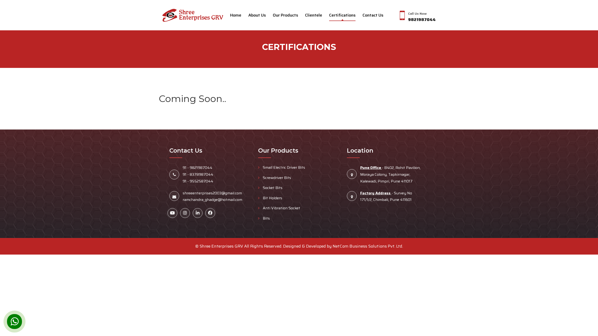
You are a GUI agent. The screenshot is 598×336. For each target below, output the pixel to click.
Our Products (285, 15)
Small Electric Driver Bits (283, 167)
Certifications (342, 15)
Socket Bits (272, 188)
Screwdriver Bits (276, 178)
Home (235, 15)
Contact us (373, 15)
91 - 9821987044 (197, 168)
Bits (266, 218)
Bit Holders (272, 198)
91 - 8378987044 (198, 174)
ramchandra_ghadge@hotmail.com (212, 200)
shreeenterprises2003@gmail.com (212, 193)
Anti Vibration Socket (281, 208)
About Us (257, 15)
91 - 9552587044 (198, 181)
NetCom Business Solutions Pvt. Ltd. (368, 246)
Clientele (313, 15)
